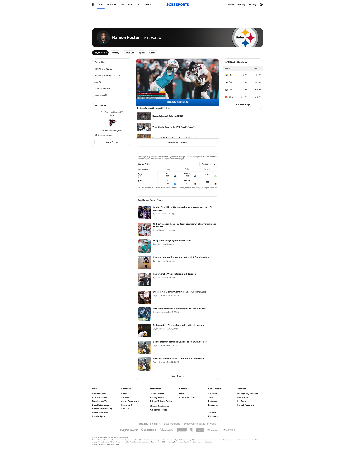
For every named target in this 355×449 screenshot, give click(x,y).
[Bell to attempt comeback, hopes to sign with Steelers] (144, 347)
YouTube (212, 393)
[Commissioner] (184, 428)
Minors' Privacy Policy (161, 401)
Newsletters (243, 397)
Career (152, 52)
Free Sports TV (99, 401)
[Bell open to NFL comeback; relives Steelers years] (144, 330)
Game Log (129, 52)
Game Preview (112, 142)
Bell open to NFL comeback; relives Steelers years (178, 325)
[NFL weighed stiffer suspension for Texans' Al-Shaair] (144, 314)
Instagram (213, 401)
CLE (231, 97)
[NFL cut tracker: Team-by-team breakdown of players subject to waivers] (144, 229)
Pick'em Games (99, 393)
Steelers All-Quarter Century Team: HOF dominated (179, 291)
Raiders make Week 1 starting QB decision (174, 274)
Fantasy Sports (99, 397)
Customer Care (187, 397)
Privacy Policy (157, 397)
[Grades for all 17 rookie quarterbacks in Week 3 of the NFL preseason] (144, 212)
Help (181, 393)
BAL (231, 82)
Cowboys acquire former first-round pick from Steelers (181, 257)
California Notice (158, 409)
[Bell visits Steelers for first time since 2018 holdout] (144, 364)
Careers (125, 397)
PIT (230, 75)
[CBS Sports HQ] (172, 423)
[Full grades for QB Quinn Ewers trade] (144, 246)
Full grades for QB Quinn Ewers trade (172, 240)
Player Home (100, 52)
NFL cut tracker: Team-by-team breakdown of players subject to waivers (184, 225)
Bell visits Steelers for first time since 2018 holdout (178, 358)
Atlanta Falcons (110, 130)
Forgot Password (245, 405)
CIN (230, 89)
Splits (142, 52)
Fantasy (115, 52)
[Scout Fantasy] (213, 429)
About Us (125, 393)
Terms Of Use (157, 393)
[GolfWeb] (229, 429)
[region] (177, 82)
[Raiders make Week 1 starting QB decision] (144, 279)
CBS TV (125, 408)
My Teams (242, 401)
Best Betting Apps (101, 405)
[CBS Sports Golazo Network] (200, 423)
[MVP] (200, 428)
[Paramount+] (166, 429)
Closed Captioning (159, 406)
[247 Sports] (129, 429)
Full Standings (243, 104)
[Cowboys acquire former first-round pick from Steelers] (144, 262)
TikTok (211, 397)
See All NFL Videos (177, 142)
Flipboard (213, 416)
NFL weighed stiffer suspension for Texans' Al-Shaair (179, 308)
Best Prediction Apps (102, 408)
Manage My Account (247, 393)
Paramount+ (127, 405)
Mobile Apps (98, 416)
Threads (212, 412)
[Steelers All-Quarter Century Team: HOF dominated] (144, 297)
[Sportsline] (148, 429)
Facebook (213, 405)
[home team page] (112, 123)
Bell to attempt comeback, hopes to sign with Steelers (180, 341)
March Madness (100, 412)
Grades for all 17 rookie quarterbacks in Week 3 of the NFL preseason (182, 208)
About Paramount (130, 401)
